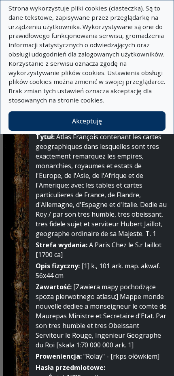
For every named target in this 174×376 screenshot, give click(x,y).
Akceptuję (87, 121)
